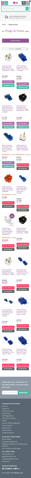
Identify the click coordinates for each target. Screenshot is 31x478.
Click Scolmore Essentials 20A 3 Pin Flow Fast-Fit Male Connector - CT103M (7, 109)
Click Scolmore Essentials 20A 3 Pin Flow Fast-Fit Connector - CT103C (7, 313)
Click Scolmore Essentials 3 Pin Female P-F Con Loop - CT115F (22, 312)
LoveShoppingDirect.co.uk (10, 459)
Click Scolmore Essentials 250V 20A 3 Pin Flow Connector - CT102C (22, 190)
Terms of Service (7, 425)
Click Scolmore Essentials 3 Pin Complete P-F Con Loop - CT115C (8, 351)
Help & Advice (6, 439)
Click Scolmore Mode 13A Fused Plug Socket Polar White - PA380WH (22, 147)
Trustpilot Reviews (8, 432)
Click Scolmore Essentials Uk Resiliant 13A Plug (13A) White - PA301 (8, 68)
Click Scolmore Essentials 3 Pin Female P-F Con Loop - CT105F (22, 351)
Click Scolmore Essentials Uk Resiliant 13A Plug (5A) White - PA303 (8, 272)
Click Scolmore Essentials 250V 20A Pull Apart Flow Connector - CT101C (7, 148)
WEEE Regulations (8, 416)
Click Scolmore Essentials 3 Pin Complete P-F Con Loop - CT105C (22, 272)
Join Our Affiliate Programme (11, 423)
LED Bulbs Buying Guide (9, 441)
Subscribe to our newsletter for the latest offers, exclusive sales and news (15, 384)
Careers (4, 420)
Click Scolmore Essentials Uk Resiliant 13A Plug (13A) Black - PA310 (23, 108)
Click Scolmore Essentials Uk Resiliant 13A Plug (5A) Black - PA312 (22, 230)
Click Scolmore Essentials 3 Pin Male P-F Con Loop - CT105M (23, 68)
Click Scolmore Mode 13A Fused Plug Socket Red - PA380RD (8, 189)
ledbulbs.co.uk (18, 473)
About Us (5, 406)
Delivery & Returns (8, 411)
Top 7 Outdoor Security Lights (11, 448)
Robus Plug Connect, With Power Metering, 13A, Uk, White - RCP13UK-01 (7, 231)
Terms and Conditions (9, 418)
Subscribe (23, 393)
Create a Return (7, 430)
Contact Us (5, 408)
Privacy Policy (6, 413)
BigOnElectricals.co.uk (9, 456)
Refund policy (6, 428)
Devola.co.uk (6, 461)
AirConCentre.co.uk (8, 454)
